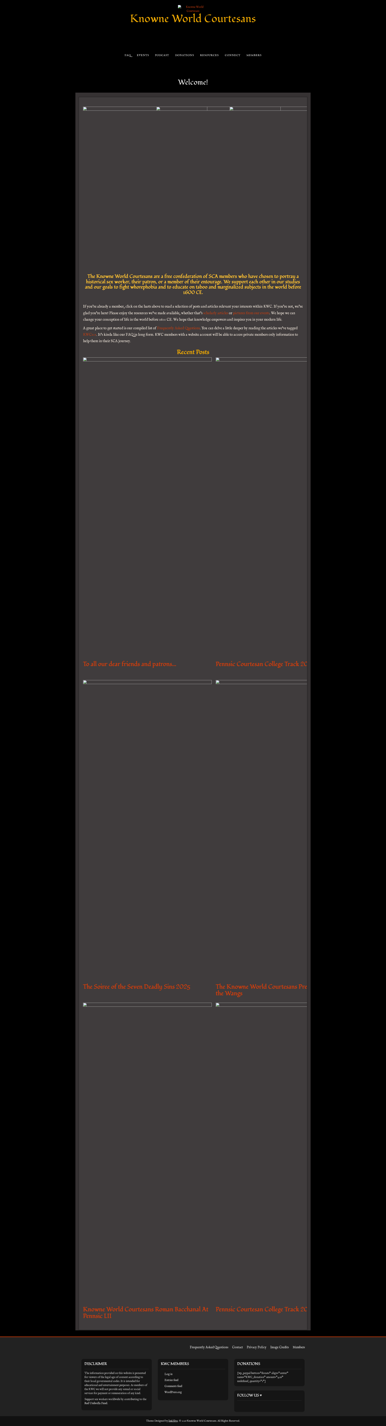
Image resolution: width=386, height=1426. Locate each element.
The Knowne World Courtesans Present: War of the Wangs (277, 990)
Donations (184, 55)
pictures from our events (251, 313)
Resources (209, 55)
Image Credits (279, 1347)
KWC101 (89, 334)
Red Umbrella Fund (95, 1403)
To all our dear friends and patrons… (129, 664)
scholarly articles (215, 313)
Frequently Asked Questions (178, 328)
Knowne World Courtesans (193, 18)
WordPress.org (173, 1392)
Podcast (162, 55)
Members (254, 55)
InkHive (173, 1421)
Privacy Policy (256, 1347)
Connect (232, 55)
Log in (168, 1374)
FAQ (127, 55)
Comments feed (173, 1386)
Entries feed (171, 1380)
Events (143, 55)
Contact (237, 1347)
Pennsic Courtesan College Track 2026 (265, 664)
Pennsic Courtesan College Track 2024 (265, 1309)
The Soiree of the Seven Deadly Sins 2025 (136, 987)
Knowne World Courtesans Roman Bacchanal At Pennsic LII (145, 1312)
